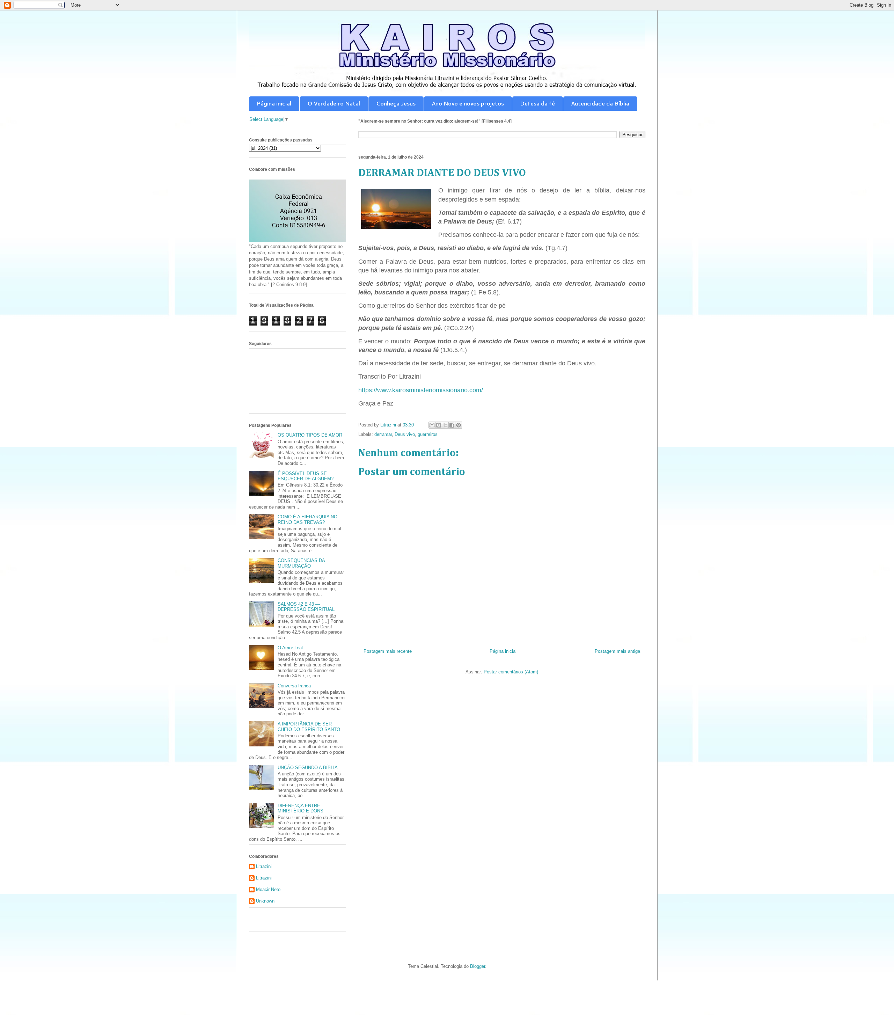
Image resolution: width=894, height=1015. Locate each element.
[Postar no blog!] (438, 425)
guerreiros (428, 434)
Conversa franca (294, 685)
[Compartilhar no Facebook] (451, 425)
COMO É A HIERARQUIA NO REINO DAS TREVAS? (307, 519)
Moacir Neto (268, 889)
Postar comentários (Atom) (511, 671)
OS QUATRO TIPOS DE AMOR (310, 435)
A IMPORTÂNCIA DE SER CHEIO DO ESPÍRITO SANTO (309, 726)
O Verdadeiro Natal (333, 103)
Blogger (477, 966)
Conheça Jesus (396, 103)
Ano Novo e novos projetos (468, 103)
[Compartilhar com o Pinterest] (458, 425)
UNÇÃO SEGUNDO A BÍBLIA (308, 767)
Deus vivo (405, 434)
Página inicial (274, 103)
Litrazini (264, 866)
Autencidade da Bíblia (600, 103)
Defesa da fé (537, 103)
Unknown (265, 901)
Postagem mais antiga (617, 651)
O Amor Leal (290, 647)
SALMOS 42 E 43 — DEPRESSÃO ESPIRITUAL (306, 606)
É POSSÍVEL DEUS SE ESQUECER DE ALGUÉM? (306, 476)
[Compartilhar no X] (445, 425)
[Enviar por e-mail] (431, 425)
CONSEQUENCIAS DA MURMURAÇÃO (301, 563)
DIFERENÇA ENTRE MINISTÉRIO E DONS (300, 808)
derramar (383, 434)
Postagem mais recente (388, 651)
